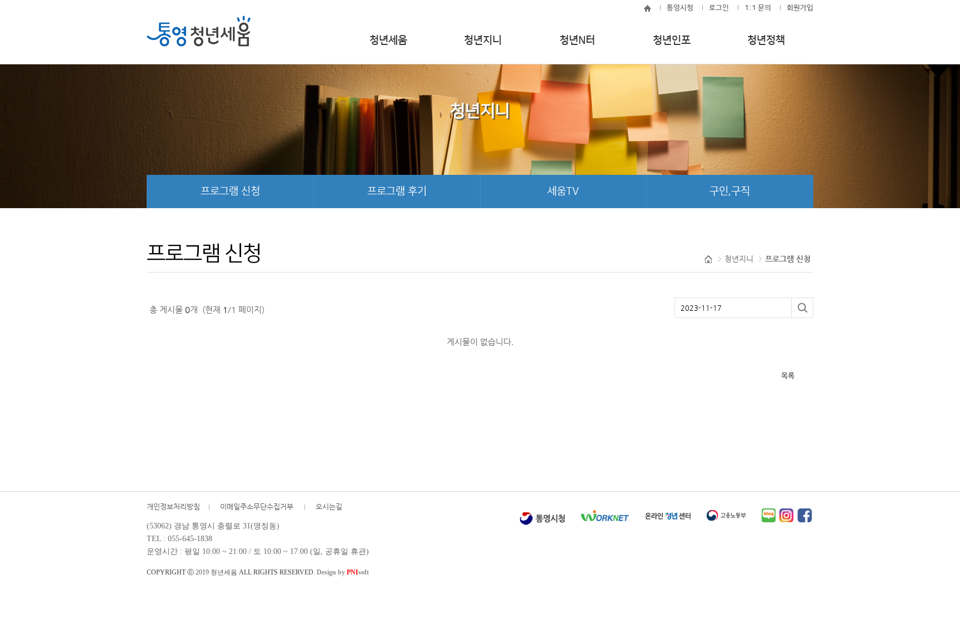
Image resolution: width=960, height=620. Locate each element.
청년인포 (672, 40)
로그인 (719, 8)
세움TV (563, 191)
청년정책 (766, 40)
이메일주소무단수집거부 (258, 506)
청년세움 (388, 40)
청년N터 (577, 40)
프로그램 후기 (397, 191)
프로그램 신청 (230, 191)
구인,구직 (729, 191)
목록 (787, 375)
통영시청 (680, 8)
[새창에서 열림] (542, 515)
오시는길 (329, 506)
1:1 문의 (757, 8)
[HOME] (644, 8)
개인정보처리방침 (173, 506)
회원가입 (800, 8)
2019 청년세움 (216, 572)
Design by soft (343, 572)
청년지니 (483, 40)
